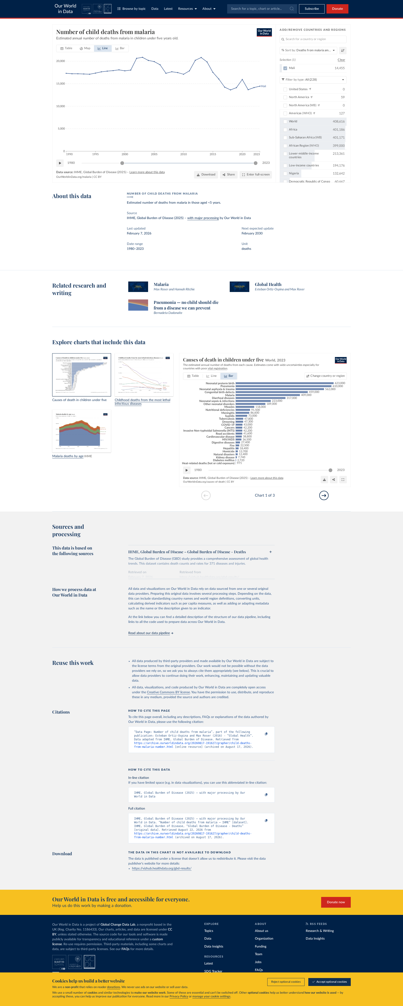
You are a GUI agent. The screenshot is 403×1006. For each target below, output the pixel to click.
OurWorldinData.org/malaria (73, 176)
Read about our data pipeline (149, 633)
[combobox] (262, 9)
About (207, 8)
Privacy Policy (179, 996)
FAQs (125, 949)
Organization (264, 938)
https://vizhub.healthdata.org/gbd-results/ (161, 868)
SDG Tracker (213, 971)
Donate (337, 8)
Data (154, 8)
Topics (208, 931)
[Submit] (291, 9)
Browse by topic (134, 8)
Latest (168, 8)
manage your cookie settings (211, 996)
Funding (260, 946)
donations (113, 987)
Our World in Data (65, 9)
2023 (266, 163)
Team (258, 954)
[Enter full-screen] (343, 479)
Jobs (258, 962)
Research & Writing (320, 931)
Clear (341, 60)
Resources (185, 8)
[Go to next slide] (324, 495)
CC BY (97, 176)
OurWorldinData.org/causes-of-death (204, 482)
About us (261, 931)
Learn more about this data (147, 172)
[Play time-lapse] (60, 163)
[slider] (122, 163)
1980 (71, 163)
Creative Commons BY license (168, 692)
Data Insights (213, 946)
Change (327, 376)
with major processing (203, 218)
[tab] (66, 48)
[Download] (324, 479)
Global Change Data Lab (118, 924)
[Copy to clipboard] (261, 734)
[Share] (333, 479)
